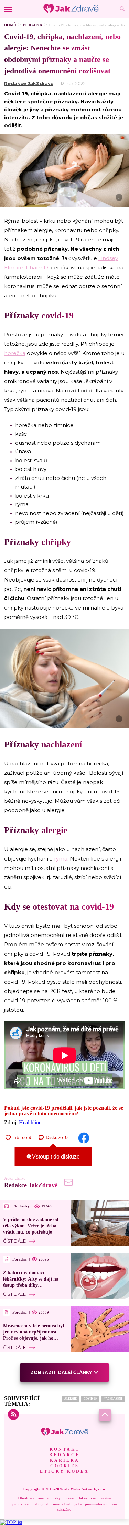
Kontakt (65, 1449)
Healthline (30, 1122)
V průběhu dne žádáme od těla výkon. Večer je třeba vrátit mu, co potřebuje (30, 1226)
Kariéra (64, 1460)
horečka (14, 353)
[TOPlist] (11, 1522)
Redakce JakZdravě (28, 83)
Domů (10, 25)
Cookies (64, 1465)
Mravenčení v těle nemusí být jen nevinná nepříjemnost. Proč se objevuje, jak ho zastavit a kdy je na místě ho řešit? (33, 1338)
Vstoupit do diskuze (55, 1157)
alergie (70, 1398)
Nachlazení (113, 1398)
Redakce (64, 1454)
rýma (60, 858)
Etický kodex (64, 1471)
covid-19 (90, 1398)
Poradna (32, 25)
